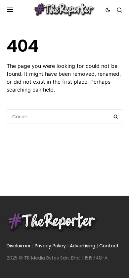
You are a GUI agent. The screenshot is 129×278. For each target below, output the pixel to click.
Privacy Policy (50, 245)
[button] (10, 10)
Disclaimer (19, 245)
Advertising (82, 245)
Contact (109, 245)
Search (115, 117)
